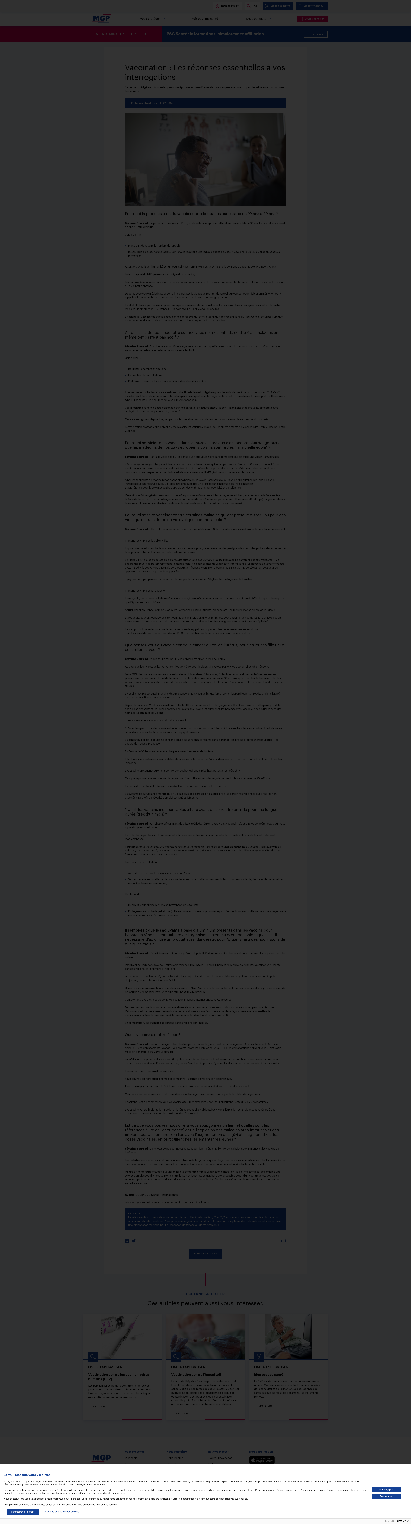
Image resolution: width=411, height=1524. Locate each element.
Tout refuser (386, 1496)
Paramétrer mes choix (22, 1511)
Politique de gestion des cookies (62, 1511)
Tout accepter (386, 1489)
